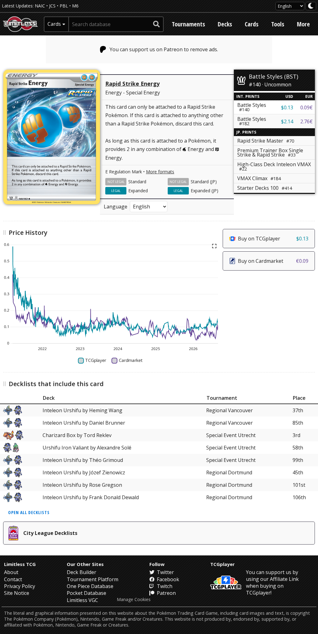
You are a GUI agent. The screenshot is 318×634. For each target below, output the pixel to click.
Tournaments (188, 24)
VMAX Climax (259, 178)
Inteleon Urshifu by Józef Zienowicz (84, 472)
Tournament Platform (92, 579)
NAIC (40, 6)
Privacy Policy (19, 586)
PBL (64, 6)
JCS (52, 6)
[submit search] (156, 24)
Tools (277, 24)
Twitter (165, 572)
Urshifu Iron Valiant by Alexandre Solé (87, 447)
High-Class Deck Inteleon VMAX (274, 166)
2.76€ (306, 121)
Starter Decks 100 (264, 188)
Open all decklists (29, 512)
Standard (137, 182)
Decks (225, 24)
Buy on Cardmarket (273, 261)
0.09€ (306, 107)
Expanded (138, 191)
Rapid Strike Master (265, 140)
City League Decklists (50, 533)
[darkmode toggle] (311, 6)
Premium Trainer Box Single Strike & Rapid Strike (270, 152)
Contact (13, 579)
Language (115, 206)
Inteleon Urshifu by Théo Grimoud (83, 460)
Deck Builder (81, 572)
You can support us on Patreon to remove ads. (164, 49)
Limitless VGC (82, 600)
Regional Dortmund (229, 472)
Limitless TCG (20, 564)
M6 (75, 6)
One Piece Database (90, 586)
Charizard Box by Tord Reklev (77, 435)
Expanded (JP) (204, 191)
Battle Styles (251, 121)
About (11, 572)
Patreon (166, 593)
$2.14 (287, 121)
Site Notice (16, 593)
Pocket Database (86, 593)
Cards (251, 24)
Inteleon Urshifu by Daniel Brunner (84, 422)
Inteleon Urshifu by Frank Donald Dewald (91, 497)
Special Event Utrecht (231, 435)
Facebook (167, 579)
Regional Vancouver (229, 410)
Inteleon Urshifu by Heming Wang (82, 410)
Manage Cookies (134, 599)
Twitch (164, 586)
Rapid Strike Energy (132, 83)
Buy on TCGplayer (273, 238)
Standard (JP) (204, 182)
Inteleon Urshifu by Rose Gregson (82, 484)
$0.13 (287, 107)
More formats (160, 172)
